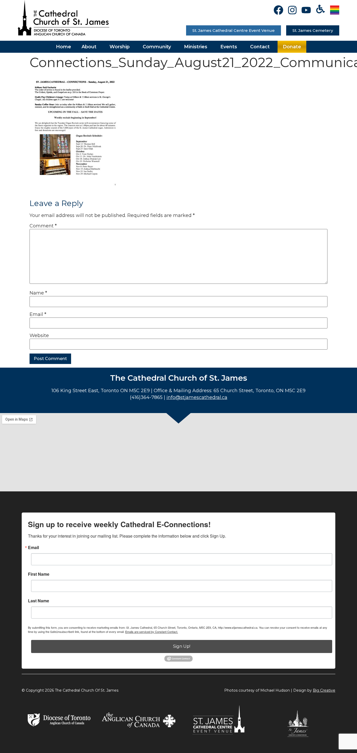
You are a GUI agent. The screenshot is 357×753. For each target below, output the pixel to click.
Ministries (195, 47)
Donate (292, 47)
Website (39, 335)
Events (228, 47)
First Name (38, 574)
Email (38, 314)
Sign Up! (181, 646)
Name (38, 293)
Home (63, 47)
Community (157, 47)
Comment (43, 225)
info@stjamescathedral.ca (196, 397)
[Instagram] (292, 10)
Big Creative (324, 690)
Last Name (38, 601)
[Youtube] (306, 10)
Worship (120, 47)
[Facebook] (278, 10)
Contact (260, 47)
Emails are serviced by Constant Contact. (151, 632)
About (89, 47)
